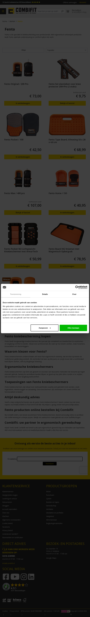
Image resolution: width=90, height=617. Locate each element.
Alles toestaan (73, 328)
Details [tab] (45, 294)
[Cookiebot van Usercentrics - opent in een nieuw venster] (77, 287)
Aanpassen (43, 328)
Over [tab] (74, 294)
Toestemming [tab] (15, 294)
